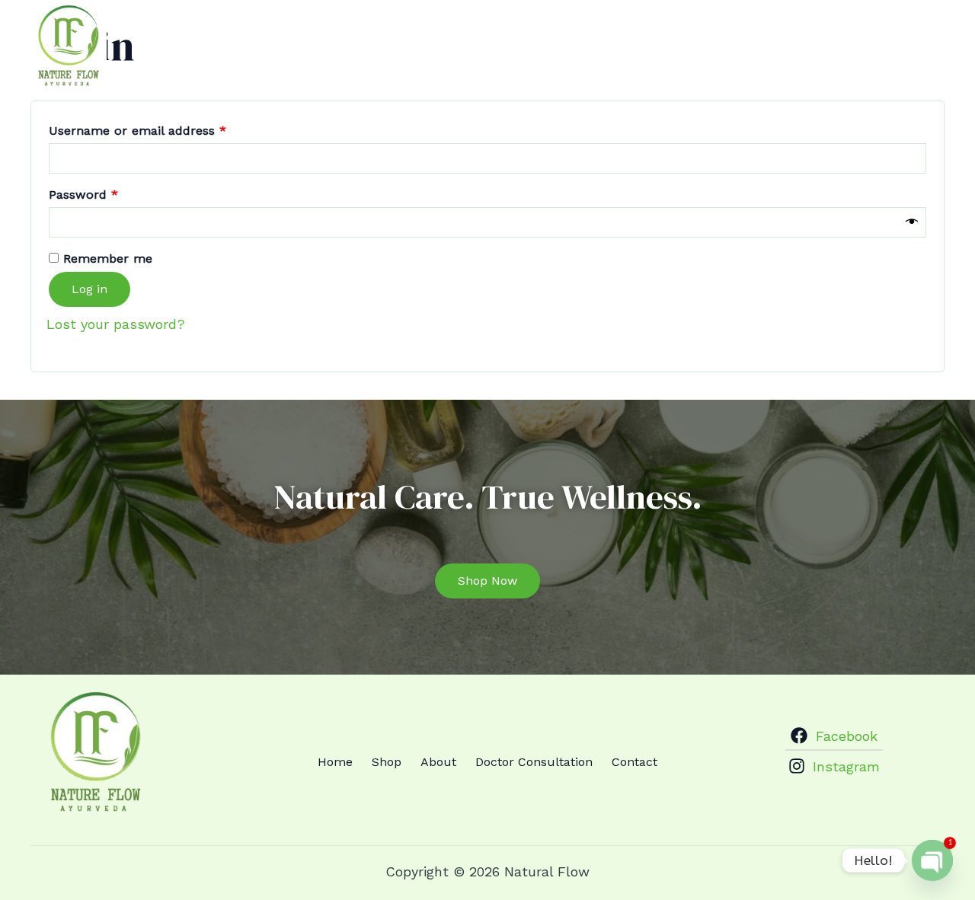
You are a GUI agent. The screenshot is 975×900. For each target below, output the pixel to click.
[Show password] (912, 222)
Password (110, 192)
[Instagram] (936, 36)
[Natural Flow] (68, 46)
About (622, 36)
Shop (563, 36)
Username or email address (164, 128)
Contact (847, 36)
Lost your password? (115, 324)
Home (504, 36)
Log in (89, 289)
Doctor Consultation (731, 36)
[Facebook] (909, 36)
